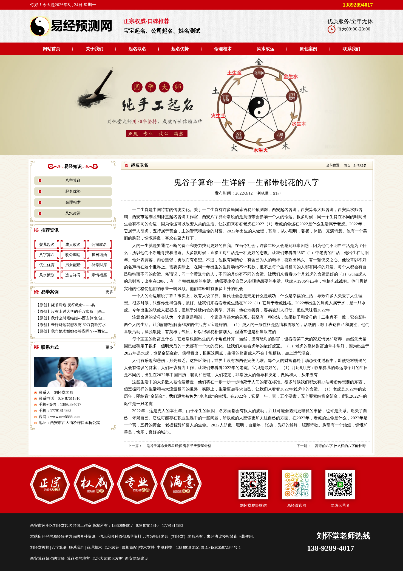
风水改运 (265, 48)
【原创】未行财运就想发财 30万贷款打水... (72, 325)
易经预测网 (257, 209)
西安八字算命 (214, 216)
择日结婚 (99, 255)
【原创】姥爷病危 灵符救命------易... (67, 305)
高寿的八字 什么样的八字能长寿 (340, 446)
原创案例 (308, 48)
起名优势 (180, 48)
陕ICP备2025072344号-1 (221, 547)
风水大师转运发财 (107, 558)
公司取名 (99, 245)
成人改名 (73, 245)
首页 (347, 165)
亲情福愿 (99, 275)
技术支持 (147, 547)
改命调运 (73, 255)
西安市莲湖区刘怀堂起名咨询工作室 (165, 216)
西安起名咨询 (284, 209)
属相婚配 (129, 547)
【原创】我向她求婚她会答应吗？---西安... (72, 331)
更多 (109, 292)
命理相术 (223, 48)
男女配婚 (73, 265)
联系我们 (351, 48)
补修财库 (99, 265)
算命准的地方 (78, 558)
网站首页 (51, 48)
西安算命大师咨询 (317, 209)
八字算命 (73, 180)
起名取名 (137, 48)
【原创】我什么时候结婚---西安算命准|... (70, 318)
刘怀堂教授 (39, 547)
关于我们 (94, 48)
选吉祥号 (73, 275)
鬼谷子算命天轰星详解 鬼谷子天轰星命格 (178, 446)
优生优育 (47, 265)
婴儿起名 (47, 245)
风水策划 (47, 275)
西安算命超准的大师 (47, 558)
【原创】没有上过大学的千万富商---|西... (70, 312)
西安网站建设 (136, 558)
